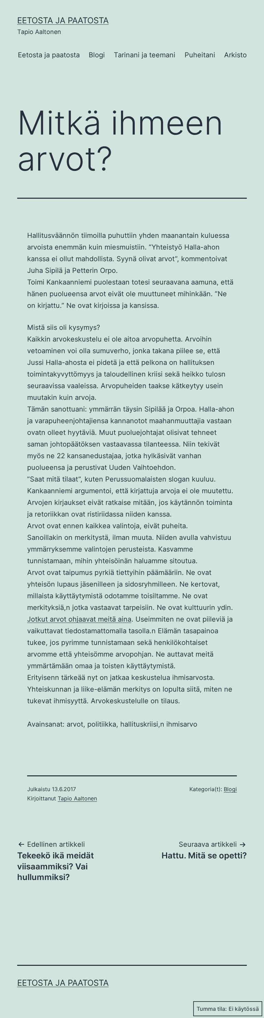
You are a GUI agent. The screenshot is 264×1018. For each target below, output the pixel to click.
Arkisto (235, 55)
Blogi (97, 55)
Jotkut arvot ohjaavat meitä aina (79, 619)
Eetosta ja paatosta (63, 20)
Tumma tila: (212, 1008)
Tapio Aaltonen (77, 798)
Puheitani (200, 55)
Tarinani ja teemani (144, 55)
